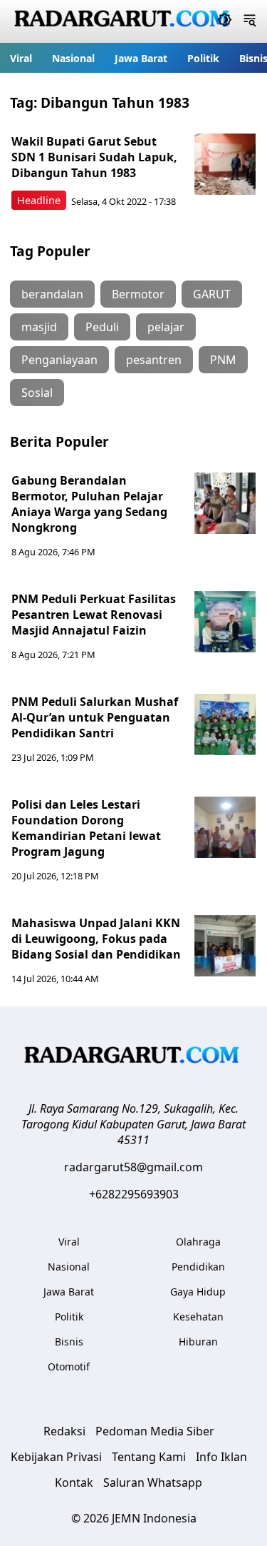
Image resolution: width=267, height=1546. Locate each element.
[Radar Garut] (124, 21)
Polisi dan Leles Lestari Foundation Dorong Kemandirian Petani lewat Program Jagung (86, 828)
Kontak (74, 1482)
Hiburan (198, 1341)
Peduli (102, 327)
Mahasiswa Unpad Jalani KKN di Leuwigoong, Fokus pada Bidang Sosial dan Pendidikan (96, 938)
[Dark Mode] (224, 21)
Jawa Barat (141, 58)
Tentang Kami (149, 1457)
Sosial (37, 392)
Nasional (73, 58)
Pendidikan (198, 1266)
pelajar (165, 327)
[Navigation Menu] (249, 21)
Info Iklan (221, 1457)
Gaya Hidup (198, 1291)
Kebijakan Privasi (56, 1457)
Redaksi (64, 1431)
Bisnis (69, 1341)
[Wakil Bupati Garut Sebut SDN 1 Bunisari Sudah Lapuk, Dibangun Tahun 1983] (225, 164)
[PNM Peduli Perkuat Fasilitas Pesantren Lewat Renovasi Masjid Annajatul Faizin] (225, 621)
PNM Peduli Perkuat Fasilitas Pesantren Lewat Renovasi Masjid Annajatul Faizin (93, 614)
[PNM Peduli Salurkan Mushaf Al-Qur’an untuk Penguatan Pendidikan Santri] (225, 724)
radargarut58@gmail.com (133, 1167)
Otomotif (69, 1366)
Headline (39, 200)
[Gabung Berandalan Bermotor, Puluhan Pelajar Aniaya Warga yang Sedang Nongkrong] (225, 503)
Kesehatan (198, 1316)
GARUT (212, 294)
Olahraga (198, 1241)
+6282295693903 (134, 1194)
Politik (203, 58)
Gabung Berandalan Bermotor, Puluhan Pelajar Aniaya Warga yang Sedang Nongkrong (89, 504)
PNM (223, 360)
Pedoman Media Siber (154, 1431)
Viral (21, 58)
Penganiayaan (59, 360)
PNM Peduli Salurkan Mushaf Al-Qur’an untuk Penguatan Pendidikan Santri (94, 717)
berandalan (52, 294)
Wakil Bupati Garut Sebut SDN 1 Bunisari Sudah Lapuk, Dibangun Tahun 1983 (94, 157)
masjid (39, 327)
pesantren (154, 360)
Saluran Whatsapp (152, 1482)
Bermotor (138, 294)
